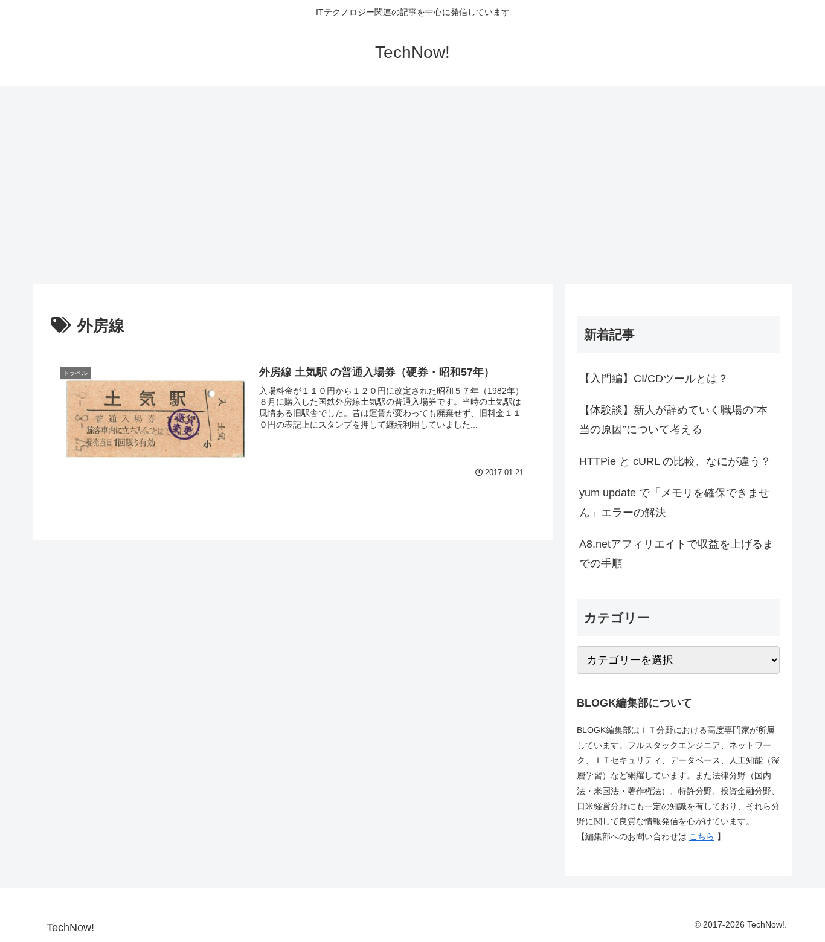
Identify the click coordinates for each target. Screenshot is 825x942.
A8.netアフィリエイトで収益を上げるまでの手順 (676, 553)
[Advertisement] (412, 184)
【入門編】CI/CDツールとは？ (653, 379)
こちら (701, 836)
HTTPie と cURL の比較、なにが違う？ (675, 461)
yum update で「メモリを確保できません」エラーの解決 (674, 502)
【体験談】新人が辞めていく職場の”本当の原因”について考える (673, 419)
